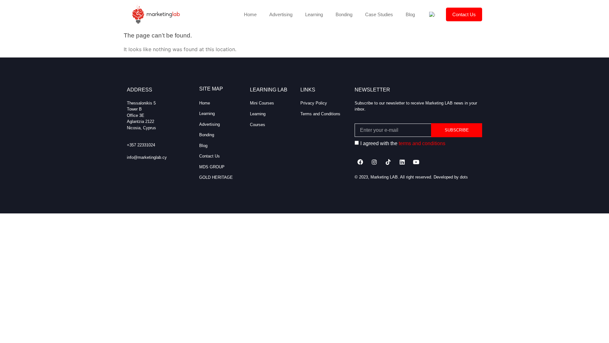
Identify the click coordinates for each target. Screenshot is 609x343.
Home (250, 14)
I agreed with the (402, 143)
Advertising (280, 14)
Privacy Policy (313, 103)
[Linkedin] (402, 162)
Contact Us (464, 14)
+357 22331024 (141, 145)
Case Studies (379, 14)
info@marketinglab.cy (147, 157)
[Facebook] (360, 162)
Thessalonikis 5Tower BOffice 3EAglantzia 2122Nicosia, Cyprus (141, 115)
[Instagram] (374, 162)
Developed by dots (451, 177)
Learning (314, 14)
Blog (410, 14)
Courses (257, 124)
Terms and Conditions (320, 113)
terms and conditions (422, 143)
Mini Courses (262, 103)
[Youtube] (416, 162)
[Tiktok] (388, 162)
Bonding (344, 14)
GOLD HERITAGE (216, 177)
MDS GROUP (212, 167)
